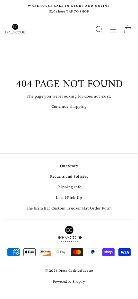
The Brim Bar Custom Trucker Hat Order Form (69, 208)
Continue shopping (69, 106)
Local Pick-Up (69, 197)
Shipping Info (69, 186)
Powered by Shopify (69, 281)
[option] (69, 9)
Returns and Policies (69, 176)
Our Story (69, 165)
